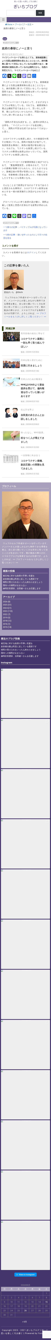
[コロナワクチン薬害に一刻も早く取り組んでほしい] (11, 340)
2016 (5, 624)
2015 (5, 627)
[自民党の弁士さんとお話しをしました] (11, 417)
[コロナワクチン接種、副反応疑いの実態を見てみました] (11, 462)
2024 (5, 608)
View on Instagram (27, 1274)
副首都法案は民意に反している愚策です (21, 579)
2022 (5, 614)
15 (46, 1302)
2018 (5, 621)
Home (9, 24)
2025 (5, 605)
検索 (40, 13)
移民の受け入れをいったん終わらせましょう (23, 582)
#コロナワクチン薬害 (11, 43)
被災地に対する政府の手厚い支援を (19, 576)
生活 (29, 24)
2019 (5, 617)
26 (25, 1310)
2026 (5, 601)
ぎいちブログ (32, 1330)
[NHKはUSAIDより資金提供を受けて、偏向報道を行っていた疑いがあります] (11, 386)
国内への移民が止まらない (15, 585)
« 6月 (24, 1322)
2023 (5, 611)
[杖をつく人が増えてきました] (11, 440)
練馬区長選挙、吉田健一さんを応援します (22, 588)
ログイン (31, 252)
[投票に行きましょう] (11, 367)
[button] (25, 693)
